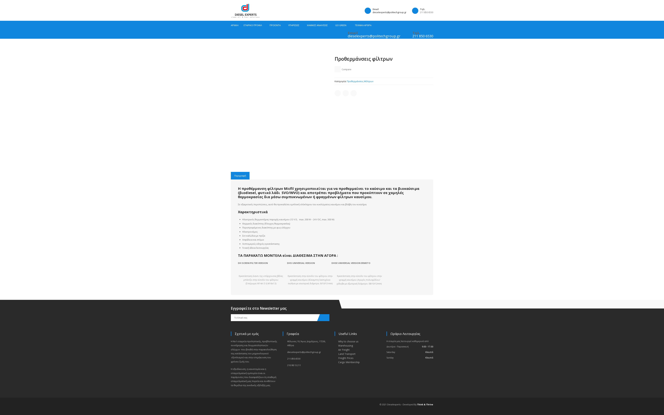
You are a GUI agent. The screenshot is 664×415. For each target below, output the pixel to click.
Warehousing (345, 345)
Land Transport (347, 354)
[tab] (240, 175)
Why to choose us (348, 341)
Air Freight (344, 349)
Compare (346, 69)
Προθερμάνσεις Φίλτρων (360, 81)
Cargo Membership (349, 362)
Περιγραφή (240, 175)
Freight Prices (345, 358)
